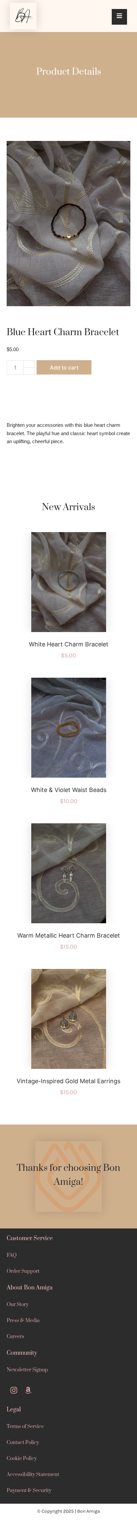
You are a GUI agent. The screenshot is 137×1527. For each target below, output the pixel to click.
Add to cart (64, 367)
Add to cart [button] (76, 588)
